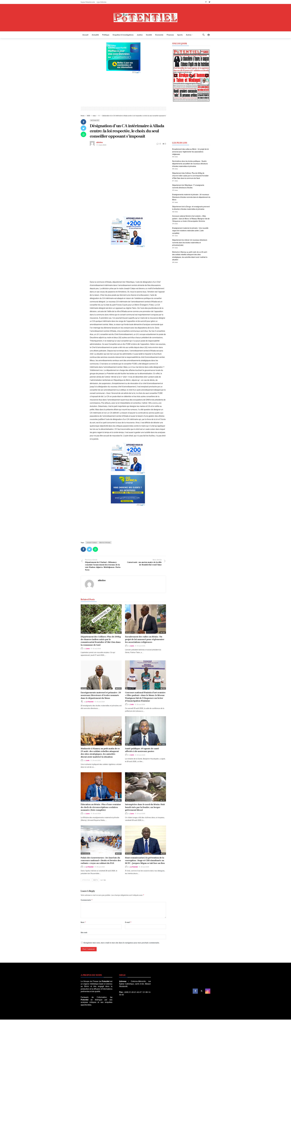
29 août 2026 (141, 704)
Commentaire (87, 900)
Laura (88, 648)
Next (95, 880)
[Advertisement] (123, 90)
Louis (132, 704)
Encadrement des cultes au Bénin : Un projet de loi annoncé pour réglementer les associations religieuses (144, 639)
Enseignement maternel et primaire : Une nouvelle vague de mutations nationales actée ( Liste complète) (190, 230)
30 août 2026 (97, 648)
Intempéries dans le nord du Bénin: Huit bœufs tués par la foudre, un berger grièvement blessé (145, 807)
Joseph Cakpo (92, 542)
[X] (201, 991)
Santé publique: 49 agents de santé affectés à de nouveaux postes (142, 750)
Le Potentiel (89, 702)
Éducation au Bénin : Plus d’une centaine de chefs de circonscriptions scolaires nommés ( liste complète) (101, 807)
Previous (86, 880)
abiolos (99, 142)
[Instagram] (207, 991)
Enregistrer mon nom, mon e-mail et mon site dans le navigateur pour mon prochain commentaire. (121, 943)
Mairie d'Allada (104, 542)
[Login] (208, 34)
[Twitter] (209, 2)
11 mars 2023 (101, 145)
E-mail (128, 922)
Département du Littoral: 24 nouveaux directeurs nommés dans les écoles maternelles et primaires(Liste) (189, 242)
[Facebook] (205, 2)
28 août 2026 (145, 867)
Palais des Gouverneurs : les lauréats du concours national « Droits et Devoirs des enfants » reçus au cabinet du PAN (101, 860)
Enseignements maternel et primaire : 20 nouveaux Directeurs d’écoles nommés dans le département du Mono (101, 695)
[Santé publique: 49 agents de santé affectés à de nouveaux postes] (145, 730)
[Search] (203, 34)
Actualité (95, 120)
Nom (83, 922)
